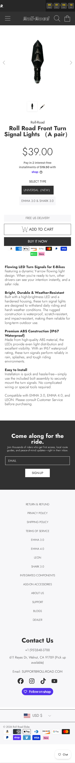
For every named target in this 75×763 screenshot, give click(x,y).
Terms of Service (37, 531)
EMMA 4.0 (37, 549)
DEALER (37, 620)
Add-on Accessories (37, 584)
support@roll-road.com (42, 671)
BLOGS (37, 611)
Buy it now (37, 241)
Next (71, 63)
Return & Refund (37, 504)
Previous (4, 63)
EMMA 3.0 (37, 540)
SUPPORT (37, 602)
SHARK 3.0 (37, 567)
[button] (7, 18)
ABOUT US (37, 593)
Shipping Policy (37, 522)
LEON (37, 558)
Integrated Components (37, 575)
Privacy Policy (37, 513)
